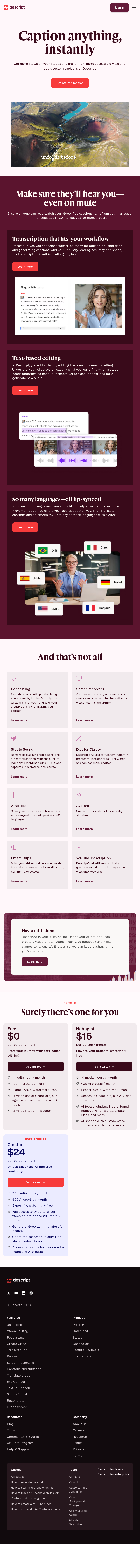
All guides (17, 1476)
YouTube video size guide (28, 1498)
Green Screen (17, 1407)
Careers (79, 1430)
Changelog (81, 1343)
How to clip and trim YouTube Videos (35, 1509)
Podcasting (15, 1337)
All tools (74, 1476)
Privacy (78, 1449)
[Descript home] (70, 1280)
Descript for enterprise (113, 1474)
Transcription (17, 1350)
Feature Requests (86, 1350)
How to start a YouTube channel (32, 1487)
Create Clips (16, 1343)
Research (80, 1436)
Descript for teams (110, 1469)
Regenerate (16, 1400)
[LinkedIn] (23, 1293)
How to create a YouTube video (31, 1503)
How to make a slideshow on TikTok (35, 1493)
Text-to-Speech (18, 1388)
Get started (33, 1066)
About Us (79, 1424)
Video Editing (17, 1331)
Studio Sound (17, 1394)
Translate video (18, 1375)
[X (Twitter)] (8, 1293)
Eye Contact (16, 1381)
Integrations (82, 1356)
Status (77, 1337)
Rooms (12, 1356)
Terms (77, 1455)
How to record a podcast (27, 1482)
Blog (10, 1424)
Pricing (78, 1324)
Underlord (14, 1324)
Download (80, 1331)
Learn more (19, 720)
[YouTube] (16, 1293)
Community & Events (23, 1436)
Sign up (119, 7)
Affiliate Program (20, 1443)
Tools (11, 1430)
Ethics (77, 1443)
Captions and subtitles (24, 1369)
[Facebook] (31, 1293)
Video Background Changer (77, 1501)
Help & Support (18, 1449)
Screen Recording (20, 1362)
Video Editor (77, 1482)
